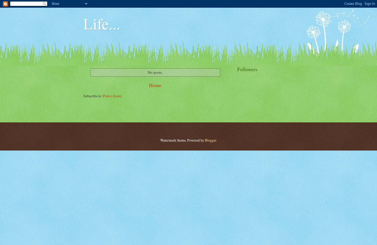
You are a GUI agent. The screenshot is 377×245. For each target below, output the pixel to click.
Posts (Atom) (112, 95)
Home (155, 85)
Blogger (210, 140)
